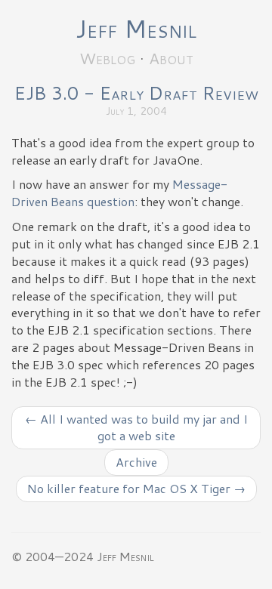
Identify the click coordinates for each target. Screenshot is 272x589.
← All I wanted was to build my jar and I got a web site (136, 427)
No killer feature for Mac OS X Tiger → (136, 488)
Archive (136, 461)
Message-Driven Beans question (119, 192)
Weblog (107, 58)
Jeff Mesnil (136, 28)
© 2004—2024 (52, 556)
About (171, 58)
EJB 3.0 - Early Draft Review (136, 93)
